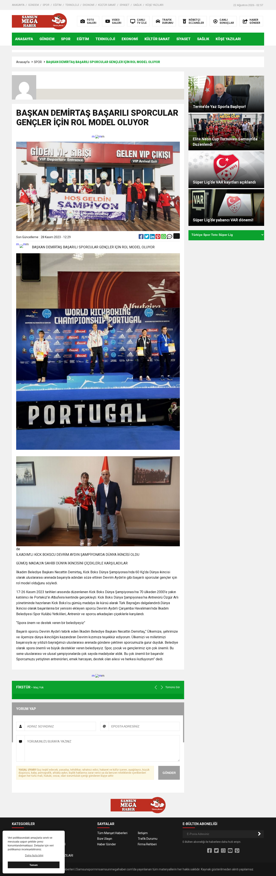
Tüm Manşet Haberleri (112, 833)
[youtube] (230, 851)
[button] (162, 687)
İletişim (143, 833)
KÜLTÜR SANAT (107, 4)
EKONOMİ (88, 4)
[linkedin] (152, 237)
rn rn (97, 136)
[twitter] (147, 237)
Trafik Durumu (147, 838)
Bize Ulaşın (104, 838)
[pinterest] (158, 237)
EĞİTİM (57, 4)
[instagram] (223, 851)
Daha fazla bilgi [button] (34, 855)
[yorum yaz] (169, 237)
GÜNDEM (33, 4)
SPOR (46, 4)
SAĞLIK (137, 4)
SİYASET (124, 4)
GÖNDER (169, 773)
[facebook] (141, 237)
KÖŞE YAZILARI (154, 4)
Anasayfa (23, 62)
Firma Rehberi (147, 844)
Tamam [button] (34, 865)
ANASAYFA (18, 4)
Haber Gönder (106, 844)
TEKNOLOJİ (72, 4)
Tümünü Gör (172, 687)
